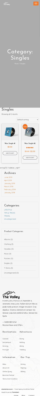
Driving (23, 364)
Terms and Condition (10, 379)
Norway (5, 346)
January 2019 (9, 183)
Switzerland (7, 342)
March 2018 (8, 186)
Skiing (22, 346)
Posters (7, 258)
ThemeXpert (15, 392)
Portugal (6, 350)
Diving (22, 339)
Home (17, 63)
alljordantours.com (7, 389)
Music (6, 254)
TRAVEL (7, 216)
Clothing (7, 244)
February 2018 (10, 190)
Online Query (7, 371)
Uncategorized (10, 219)
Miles (4, 364)
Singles (7, 263)
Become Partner (8, 375)
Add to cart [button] (10, 153)
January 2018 (9, 193)
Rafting (22, 342)
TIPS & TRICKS (9, 213)
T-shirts (7, 268)
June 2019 (8, 177)
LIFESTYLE (8, 210)
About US (6, 368)
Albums (7, 239)
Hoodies (7, 249)
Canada (5, 339)
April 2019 (8, 180)
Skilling (23, 371)
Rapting (23, 368)
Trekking (23, 350)
